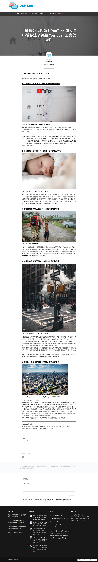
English (60, 524)
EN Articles (53, 13)
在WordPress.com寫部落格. (13, 559)
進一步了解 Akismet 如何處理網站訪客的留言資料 (58, 500)
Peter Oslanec (35, 191)
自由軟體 (64, 535)
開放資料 (59, 538)
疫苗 (51, 535)
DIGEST (24, 453)
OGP (51, 528)
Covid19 (66, 518)
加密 (51, 533)
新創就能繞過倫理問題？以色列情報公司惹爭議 (40, 261)
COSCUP (58, 518)
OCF (68, 526)
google (55, 526)
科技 (59, 535)
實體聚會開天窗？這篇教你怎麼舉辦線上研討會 (40, 549)
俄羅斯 (67, 531)
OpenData (54, 528)
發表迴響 (52, 64)
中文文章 (28, 453)
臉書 (61, 535)
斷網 (65, 533)
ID (57, 526)
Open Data (58, 528)
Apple (52, 515)
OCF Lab (49, 61)
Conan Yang (36, 522)
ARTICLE (58, 515)
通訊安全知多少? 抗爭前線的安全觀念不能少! (40, 540)
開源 (63, 538)
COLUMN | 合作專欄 (33, 13)
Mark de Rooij (35, 333)
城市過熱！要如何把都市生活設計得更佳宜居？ (40, 362)
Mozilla (65, 526)
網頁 (25, 256)
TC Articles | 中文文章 (43, 13)
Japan (59, 526)
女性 (56, 533)
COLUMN (53, 518)
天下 (53, 533)
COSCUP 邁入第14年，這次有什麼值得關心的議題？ (64, 466)
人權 (65, 531)
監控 (53, 535)
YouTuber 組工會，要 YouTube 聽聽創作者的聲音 (41, 83)
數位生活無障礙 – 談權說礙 (40, 515)
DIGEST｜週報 (24, 13)
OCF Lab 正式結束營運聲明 (15, 533)
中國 (54, 531)
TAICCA (61, 528)
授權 (58, 533)
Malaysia (61, 526)
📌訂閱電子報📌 (61, 13)
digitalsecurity (53, 524)
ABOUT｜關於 (16, 13)
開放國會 (55, 538)
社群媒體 (56, 535)
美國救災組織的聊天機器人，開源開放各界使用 (40, 209)
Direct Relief (35, 243)
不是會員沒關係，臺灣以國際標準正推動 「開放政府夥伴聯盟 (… (40, 524)
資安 (52, 538)
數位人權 (62, 533)
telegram (51, 531)
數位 (60, 533)
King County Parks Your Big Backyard (39, 397)
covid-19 (62, 518)
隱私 (66, 538)
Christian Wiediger (37, 124)
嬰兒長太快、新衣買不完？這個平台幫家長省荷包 (41, 151)
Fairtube (55, 136)
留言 (71, 494)
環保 (67, 533)
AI (50, 515)
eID (57, 524)
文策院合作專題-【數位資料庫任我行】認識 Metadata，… (40, 532)
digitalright (60, 521)
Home (10, 13)
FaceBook (64, 524)
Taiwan (64, 528)
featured (51, 526)
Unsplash (48, 124)
